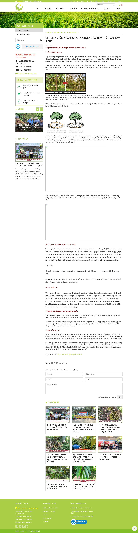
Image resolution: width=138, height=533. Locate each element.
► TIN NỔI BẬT (22, 139)
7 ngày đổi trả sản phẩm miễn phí (82, 516)
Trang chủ (49, 32)
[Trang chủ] (37, 9)
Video (103, 1)
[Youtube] (57, 363)
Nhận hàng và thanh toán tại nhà (82, 508)
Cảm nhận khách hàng (77, 1)
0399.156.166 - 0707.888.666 (28, 508)
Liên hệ (120, 1)
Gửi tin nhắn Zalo (32, 46)
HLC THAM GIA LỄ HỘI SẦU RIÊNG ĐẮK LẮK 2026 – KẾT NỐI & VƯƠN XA (57, 427)
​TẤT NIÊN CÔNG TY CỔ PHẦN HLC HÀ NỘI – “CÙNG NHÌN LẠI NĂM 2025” (110, 457)
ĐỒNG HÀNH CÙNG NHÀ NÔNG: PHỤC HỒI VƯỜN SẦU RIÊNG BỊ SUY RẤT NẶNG (27, 127)
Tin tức (73, 9)
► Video (19, 109)
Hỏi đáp (106, 9)
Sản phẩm (60, 9)
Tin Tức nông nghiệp (23, 34)
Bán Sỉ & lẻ (111, 1)
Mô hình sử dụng (92, 1)
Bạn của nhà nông (89, 9)
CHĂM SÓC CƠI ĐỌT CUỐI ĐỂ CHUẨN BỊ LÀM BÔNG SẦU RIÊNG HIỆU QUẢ (84, 486)
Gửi (120, 397)
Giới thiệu (47, 9)
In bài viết (64, 363)
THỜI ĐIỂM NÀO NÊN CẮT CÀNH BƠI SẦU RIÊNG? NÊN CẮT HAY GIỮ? (57, 486)
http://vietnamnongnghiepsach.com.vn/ (70, 354)
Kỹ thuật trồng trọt (73, 32)
